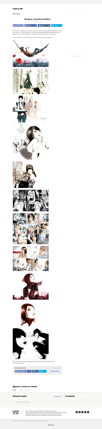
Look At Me (18, 8)
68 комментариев (54, 371)
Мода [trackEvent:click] (21, 390)
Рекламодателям (25, 420)
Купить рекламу (77, 56)
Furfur (51, 425)
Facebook (77, 412)
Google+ (85, 412)
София (37, 21)
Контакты (19, 420)
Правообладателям (34, 420)
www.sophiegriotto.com (18, 363)
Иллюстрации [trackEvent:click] (27, 390)
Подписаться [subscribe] (57, 396)
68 (26, 21)
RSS (88, 412)
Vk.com (79, 412)
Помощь (46, 420)
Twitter (82, 412)
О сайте (14, 420)
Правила (41, 420)
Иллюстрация (16, 14)
